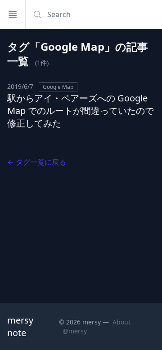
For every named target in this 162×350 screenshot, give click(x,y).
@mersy (75, 331)
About (121, 322)
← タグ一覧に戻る (36, 162)
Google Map (58, 87)
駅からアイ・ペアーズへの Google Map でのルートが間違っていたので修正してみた (80, 110)
